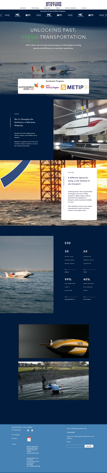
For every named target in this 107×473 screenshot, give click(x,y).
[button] (87, 398)
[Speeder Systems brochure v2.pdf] (29, 439)
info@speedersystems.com (79, 428)
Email (68, 441)
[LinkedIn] (32, 430)
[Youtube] (28, 430)
